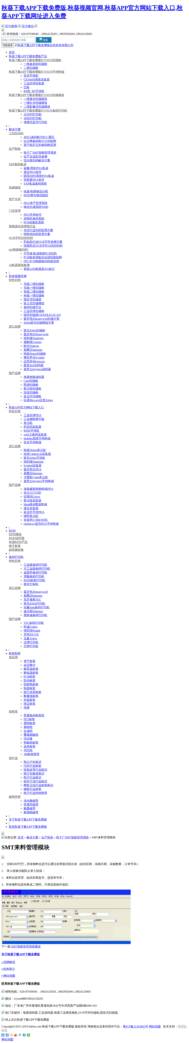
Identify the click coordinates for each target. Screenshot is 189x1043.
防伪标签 (29, 680)
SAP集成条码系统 (35, 183)
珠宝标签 (29, 703)
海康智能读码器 (34, 377)
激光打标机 (31, 584)
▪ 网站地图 (8, 975)
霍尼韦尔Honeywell (36, 334)
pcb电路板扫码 (18, 249)
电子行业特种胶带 (35, 792)
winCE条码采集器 (35, 434)
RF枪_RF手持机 (34, 91)
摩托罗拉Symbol (34, 357)
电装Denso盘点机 (35, 450)
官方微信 (28, 26)
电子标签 (15, 545)
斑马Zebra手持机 (34, 457)
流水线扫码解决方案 (37, 160)
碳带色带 (15, 796)
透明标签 (29, 723)
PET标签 (29, 719)
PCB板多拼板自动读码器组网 (43, 257)
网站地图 (155, 1026)
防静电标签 (31, 684)
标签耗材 (15, 653)
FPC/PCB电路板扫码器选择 (41, 261)
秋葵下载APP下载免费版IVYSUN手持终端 (36, 71)
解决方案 (15, 129)
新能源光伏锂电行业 (22, 226)
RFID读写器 (17, 538)
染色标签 (29, 746)
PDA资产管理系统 (35, 203)
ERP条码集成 (17, 164)
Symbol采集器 (33, 465)
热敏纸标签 (31, 742)
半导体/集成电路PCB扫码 (40, 253)
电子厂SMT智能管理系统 (40, 152)
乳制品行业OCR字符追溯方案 (43, 241)
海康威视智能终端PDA (38, 488)
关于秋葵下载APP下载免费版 (28, 819)
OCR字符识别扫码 (21, 237)
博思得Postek (32, 630)
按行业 (13, 758)
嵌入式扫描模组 (34, 303)
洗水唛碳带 (31, 800)
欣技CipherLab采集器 (37, 453)
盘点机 (28, 422)
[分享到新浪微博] (15, 1035)
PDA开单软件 (33, 214)
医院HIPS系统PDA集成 (39, 175)
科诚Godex (30, 626)
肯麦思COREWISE (36, 519)
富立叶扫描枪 (32, 396)
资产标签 (29, 661)
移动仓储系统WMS (36, 206)
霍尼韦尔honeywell (36, 591)
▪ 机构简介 (8, 968)
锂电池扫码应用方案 (37, 234)
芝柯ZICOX (31, 634)
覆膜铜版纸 (31, 734)
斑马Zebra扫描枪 (34, 330)
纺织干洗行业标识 (35, 781)
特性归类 (15, 280)
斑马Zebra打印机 (34, 603)
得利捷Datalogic (34, 338)
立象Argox (30, 638)
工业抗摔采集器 (34, 83)
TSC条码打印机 (34, 622)
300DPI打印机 (33, 118)
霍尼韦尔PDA (33, 469)
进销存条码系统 (34, 218)
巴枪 (27, 87)
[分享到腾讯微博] (20, 1035)
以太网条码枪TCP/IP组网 (40, 141)
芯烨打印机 (31, 646)
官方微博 (10, 26)
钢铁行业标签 (32, 789)
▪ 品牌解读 (8, 962)
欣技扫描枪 (31, 392)
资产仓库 (15, 199)
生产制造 (15, 148)
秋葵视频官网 (18, 276)
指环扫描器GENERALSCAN (42, 314)
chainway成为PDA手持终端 (41, 523)
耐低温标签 (31, 672)
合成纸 (28, 730)
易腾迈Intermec (33, 349)
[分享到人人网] (24, 1035)
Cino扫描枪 (31, 380)
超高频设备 (16, 549)
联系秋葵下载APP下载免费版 (28, 826)
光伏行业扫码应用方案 (38, 230)
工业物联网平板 (34, 419)
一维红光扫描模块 (35, 102)
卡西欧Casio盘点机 (36, 477)
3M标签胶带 (31, 754)
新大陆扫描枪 (32, 388)
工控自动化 (16, 133)
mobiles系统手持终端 (37, 438)
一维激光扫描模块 (35, 98)
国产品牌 (15, 373)
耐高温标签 (31, 668)
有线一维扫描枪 (34, 295)
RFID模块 (15, 534)
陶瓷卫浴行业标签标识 (38, 785)
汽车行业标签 (32, 765)
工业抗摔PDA (33, 415)
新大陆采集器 (32, 500)
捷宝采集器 (31, 508)
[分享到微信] (28, 1035)
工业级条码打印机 (35, 564)
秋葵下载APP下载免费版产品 (28, 56)
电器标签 (29, 688)
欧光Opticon (31, 345)
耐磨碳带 (29, 808)
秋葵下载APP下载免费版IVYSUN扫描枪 (35, 60)
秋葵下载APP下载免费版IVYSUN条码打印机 (38, 110)
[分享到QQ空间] (11, 1035)
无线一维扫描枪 (34, 287)
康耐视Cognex (33, 342)
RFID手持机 (31, 430)
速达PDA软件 (33, 172)
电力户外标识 (32, 761)
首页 (12, 52)
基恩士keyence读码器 (37, 369)
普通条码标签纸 (34, 715)
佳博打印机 (31, 642)
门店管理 (15, 210)
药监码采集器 (32, 426)
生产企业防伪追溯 (35, 156)
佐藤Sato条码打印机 (36, 607)
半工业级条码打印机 (37, 568)
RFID (12, 530)
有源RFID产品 (18, 542)
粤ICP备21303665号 (135, 1026)
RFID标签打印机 (34, 580)
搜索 (45, 40)
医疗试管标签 (32, 692)
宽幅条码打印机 (34, 576)
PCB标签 (29, 676)
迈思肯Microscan (34, 361)
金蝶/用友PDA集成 (36, 168)
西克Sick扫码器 (34, 365)
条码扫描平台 (32, 307)
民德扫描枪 (31, 384)
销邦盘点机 (31, 516)
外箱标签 (29, 699)
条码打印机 (16, 557)
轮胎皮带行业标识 (35, 769)
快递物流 (15, 187)
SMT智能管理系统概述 (26, 946)
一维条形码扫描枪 (35, 64)
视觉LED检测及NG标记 (39, 268)
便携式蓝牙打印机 (35, 122)
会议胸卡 (29, 665)
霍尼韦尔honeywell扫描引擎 (41, 318)
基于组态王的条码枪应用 (40, 144)
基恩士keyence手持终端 (39, 481)
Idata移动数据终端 (35, 504)
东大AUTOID (32, 492)
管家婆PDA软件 (34, 179)
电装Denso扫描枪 (35, 353)
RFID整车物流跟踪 (36, 195)
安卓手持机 (31, 75)
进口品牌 (15, 326)
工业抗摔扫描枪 (34, 311)
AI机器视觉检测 (19, 265)
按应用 (13, 657)
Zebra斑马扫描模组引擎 (39, 322)
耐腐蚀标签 (31, 696)
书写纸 (28, 750)
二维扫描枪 (31, 67)
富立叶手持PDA (34, 512)
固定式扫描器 (32, 299)
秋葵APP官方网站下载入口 (26, 407)
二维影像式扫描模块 (37, 106)
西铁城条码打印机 (35, 615)
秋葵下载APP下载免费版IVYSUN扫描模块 (36, 95)
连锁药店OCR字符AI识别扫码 (43, 245)
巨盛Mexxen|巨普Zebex (38, 400)
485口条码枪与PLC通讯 (39, 137)
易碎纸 (28, 727)
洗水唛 (28, 738)
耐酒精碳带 (31, 812)
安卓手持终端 (32, 442)
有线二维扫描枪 (34, 291)
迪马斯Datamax (33, 611)
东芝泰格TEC (32, 599)
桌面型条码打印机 (35, 572)
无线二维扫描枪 (34, 283)
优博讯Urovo (32, 496)
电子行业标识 (32, 777)
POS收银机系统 (34, 222)
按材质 (13, 711)
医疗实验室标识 (34, 773)
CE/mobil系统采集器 (37, 79)
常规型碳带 (31, 804)
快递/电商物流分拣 (36, 191)
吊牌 (27, 707)
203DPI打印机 (33, 114)
